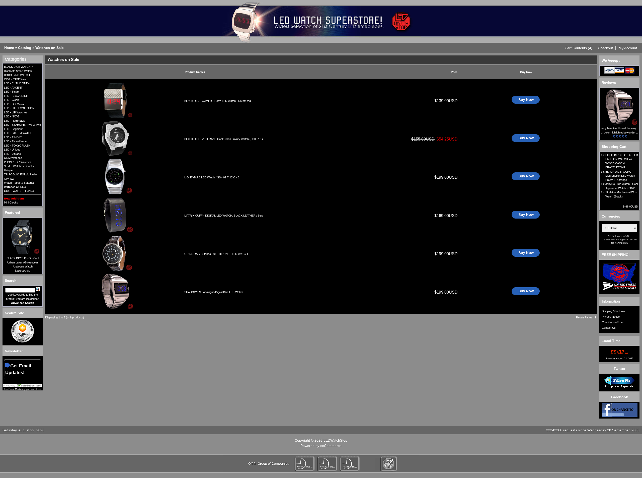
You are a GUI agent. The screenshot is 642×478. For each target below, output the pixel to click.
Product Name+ (195, 72)
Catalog (24, 48)
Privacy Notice (611, 316)
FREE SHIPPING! (616, 255)
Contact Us (609, 327)
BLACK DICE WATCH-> (18, 66)
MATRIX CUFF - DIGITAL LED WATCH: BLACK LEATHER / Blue (223, 215)
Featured (12, 213)
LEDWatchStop (335, 440)
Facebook (619, 397)
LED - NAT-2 (11, 116)
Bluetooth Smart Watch (18, 71)
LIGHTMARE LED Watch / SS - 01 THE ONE (211, 177)
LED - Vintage (12, 153)
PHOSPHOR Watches (17, 162)
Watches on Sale (49, 48)
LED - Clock (11, 99)
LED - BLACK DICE (16, 95)
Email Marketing (17, 389)
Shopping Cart (614, 147)
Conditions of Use (612, 322)
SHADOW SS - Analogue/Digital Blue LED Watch (213, 292)
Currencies (611, 216)
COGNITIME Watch (16, 79)
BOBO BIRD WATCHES (18, 75)
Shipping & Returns (613, 311)
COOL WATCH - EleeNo (19, 190)
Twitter (619, 369)
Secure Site (14, 313)
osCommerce (331, 446)
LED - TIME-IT (13, 137)
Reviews (609, 83)
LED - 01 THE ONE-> (17, 83)
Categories (16, 59)
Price (454, 72)
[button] (578, 48)
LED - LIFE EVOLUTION (19, 108)
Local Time (611, 341)
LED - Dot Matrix (14, 104)
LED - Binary (12, 91)
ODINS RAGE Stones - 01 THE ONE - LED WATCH (216, 253)
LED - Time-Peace (15, 141)
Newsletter (14, 351)
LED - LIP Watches (15, 112)
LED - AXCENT (13, 87)
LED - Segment (13, 128)
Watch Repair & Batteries (19, 182)
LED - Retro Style (14, 120)
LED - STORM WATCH (18, 132)
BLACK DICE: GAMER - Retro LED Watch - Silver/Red (217, 100)
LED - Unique (12, 149)
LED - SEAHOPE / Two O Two (22, 124)
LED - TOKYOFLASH (17, 145)
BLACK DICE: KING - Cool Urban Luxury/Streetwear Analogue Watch (23, 262)
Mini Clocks (11, 202)
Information (611, 301)
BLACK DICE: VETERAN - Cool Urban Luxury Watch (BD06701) (223, 139)
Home (9, 48)
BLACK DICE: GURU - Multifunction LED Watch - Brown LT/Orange (621, 175)
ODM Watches (13, 157)
